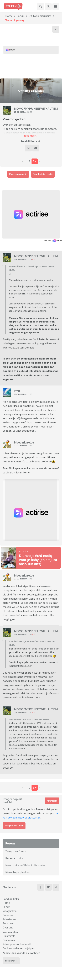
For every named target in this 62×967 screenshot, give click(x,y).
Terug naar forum (15, 851)
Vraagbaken (10, 911)
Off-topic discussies (40, 16)
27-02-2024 (19, 259)
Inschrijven (9, 960)
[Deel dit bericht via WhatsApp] (28, 148)
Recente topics (14, 858)
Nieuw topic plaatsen (17, 872)
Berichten (8, 923)
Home (9, 16)
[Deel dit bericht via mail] (35, 148)
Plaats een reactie (18, 174)
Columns (8, 915)
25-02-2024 (19, 112)
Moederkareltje (24, 442)
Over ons (8, 927)
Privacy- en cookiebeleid (17, 944)
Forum (20, 16)
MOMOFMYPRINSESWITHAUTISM (36, 108)
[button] (31, 136)
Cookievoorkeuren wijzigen (18, 948)
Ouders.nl (10, 887)
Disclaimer (9, 940)
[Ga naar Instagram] (56, 887)
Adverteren (9, 919)
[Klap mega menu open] (55, 6)
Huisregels (9, 936)
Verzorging (23, 551)
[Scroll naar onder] (55, 29)
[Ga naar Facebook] (40, 887)
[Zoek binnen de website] (40, 6)
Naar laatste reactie (43, 174)
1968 (17, 391)
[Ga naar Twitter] (48, 887)
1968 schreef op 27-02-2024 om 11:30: (29, 719)
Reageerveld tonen (14, 825)
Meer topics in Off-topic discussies (25, 865)
